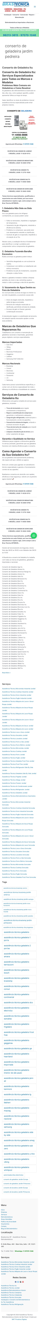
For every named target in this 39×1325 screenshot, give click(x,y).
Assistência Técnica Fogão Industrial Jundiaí (17, 698)
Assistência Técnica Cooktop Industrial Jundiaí (17, 692)
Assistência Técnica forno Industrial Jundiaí (16, 695)
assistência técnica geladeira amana (16, 955)
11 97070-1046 (28, 144)
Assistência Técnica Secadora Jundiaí (14, 735)
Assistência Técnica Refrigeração (12, 1304)
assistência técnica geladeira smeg (19, 1140)
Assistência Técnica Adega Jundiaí (13, 780)
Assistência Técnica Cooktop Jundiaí (14, 751)
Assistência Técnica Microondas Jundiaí (15, 748)
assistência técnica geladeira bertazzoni (16, 963)
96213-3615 (10, 35)
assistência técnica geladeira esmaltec (16, 1017)
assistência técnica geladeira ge (18, 1048)
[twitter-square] (18, 1282)
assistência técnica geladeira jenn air (18, 1079)
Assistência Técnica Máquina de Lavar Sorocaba (18, 845)
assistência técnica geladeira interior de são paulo (16, 1071)
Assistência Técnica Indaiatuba (11, 1295)
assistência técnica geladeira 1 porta (17, 938)
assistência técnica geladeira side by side (18, 1133)
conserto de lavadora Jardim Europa (16, 1188)
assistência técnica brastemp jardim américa (17, 893)
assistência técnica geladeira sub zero (18, 1147)
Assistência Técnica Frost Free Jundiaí (15, 764)
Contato (3, 1226)
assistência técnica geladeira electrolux (16, 1009)
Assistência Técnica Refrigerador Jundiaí (15, 789)
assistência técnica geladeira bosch (16, 971)
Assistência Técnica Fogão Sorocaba (14, 874)
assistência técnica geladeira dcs (18, 1002)
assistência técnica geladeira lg (17, 1094)
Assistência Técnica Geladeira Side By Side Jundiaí (19, 773)
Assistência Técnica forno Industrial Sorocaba (17, 811)
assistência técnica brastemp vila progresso (18, 927)
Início (3, 1210)
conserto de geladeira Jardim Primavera (17, 1183)
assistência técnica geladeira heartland (16, 1055)
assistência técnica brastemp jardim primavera (18, 921)
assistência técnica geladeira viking (16, 1160)
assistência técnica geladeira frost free (19, 1033)
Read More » (6, 673)
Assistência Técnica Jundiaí (10, 1288)
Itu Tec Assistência (7, 1302)
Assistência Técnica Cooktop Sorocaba (15, 867)
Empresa (4, 1212)
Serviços (4, 1214)
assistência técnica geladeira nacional (16, 1117)
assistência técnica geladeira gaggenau (16, 1041)
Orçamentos (5, 1224)
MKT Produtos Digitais (19, 1319)
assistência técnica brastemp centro (15, 888)
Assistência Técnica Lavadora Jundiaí (14, 738)
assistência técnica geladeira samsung (16, 1125)
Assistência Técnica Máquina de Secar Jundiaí (17, 726)
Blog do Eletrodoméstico (9, 1228)
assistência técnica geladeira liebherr (16, 1101)
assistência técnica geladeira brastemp (16, 979)
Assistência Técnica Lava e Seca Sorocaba (16, 848)
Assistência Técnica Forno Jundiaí (13, 754)
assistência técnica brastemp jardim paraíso (18, 916)
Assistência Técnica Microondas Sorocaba (16, 864)
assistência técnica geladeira (16, 932)
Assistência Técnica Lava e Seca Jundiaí (15, 732)
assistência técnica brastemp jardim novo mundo (17, 911)
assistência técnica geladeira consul (16, 987)
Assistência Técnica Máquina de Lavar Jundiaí (17, 729)
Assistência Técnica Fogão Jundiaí (13, 758)
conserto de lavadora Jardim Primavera (17, 1192)
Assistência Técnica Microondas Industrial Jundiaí (18, 688)
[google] (21, 1282)
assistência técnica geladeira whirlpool (16, 1168)
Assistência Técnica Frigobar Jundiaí (14, 777)
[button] (34, 535)
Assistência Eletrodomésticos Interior (13, 1290)
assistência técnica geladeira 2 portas (17, 946)
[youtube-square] (23, 1282)
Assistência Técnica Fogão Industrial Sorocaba (17, 814)
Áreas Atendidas (6, 1219)
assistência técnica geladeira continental (16, 995)
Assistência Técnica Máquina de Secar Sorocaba (18, 842)
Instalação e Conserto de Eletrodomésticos (15, 1300)
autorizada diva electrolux (13, 1175)
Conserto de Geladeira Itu (17, 67)
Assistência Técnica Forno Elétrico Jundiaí (16, 745)
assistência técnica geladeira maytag (16, 1109)
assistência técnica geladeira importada (16, 1063)
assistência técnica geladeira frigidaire (16, 1025)
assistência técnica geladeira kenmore (16, 1087)
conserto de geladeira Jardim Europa (16, 1179)
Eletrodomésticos (7, 1217)
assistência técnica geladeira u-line (19, 1154)
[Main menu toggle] (35, 7)
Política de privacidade (8, 1221)
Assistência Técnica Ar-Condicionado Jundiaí (17, 786)
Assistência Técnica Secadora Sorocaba (15, 851)
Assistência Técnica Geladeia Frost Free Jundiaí (18, 761)
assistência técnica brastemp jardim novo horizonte (17, 904)
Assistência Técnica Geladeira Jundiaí (14, 793)
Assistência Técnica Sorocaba (11, 1297)
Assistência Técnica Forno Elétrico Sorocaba (17, 861)
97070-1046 (28, 35)
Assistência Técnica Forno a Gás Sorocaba (16, 858)
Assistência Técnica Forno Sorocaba (14, 871)
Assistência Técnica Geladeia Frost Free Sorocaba (19, 877)
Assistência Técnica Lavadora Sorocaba (15, 855)
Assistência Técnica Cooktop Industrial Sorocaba (18, 808)
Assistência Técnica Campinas (11, 1292)
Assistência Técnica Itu (9, 1285)
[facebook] (16, 1282)
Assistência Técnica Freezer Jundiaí (14, 783)
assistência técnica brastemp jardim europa (18, 899)
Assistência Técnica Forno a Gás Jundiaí (15, 742)
